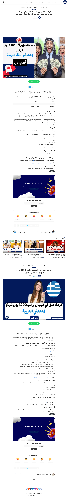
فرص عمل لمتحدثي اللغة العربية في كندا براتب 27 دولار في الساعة (40, 124)
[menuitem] (21, 2)
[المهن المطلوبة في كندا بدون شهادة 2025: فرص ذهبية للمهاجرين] (55, 246)
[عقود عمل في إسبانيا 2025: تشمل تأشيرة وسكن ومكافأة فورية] (34, 246)
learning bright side (30, 16)
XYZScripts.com (38, 495)
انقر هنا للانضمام (34, 188)
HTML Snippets (30, 495)
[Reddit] (8, 2)
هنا (48, 153)
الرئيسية (46, 7)
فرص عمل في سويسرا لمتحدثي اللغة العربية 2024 (42, 377)
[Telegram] (6, 2)
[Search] (1, 2)
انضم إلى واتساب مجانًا (34, 81)
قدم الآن (52, 171)
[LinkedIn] (10, 2)
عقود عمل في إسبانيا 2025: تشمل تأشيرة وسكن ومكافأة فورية (35, 255)
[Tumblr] (9, 2)
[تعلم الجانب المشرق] (65, 2)
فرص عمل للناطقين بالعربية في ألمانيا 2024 (43, 351)
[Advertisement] (34, 27)
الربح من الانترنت (19, 251)
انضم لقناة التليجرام (35, 86)
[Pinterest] (13, 2)
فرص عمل (34, 9)
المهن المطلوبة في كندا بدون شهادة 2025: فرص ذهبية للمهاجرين (56, 255)
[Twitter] (14, 2)
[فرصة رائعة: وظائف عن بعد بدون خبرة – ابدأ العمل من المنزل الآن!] (12, 246)
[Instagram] (11, 2)
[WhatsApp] (34, 18)
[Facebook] (15, 2)
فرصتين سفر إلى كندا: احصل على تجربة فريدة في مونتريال (41, 162)
